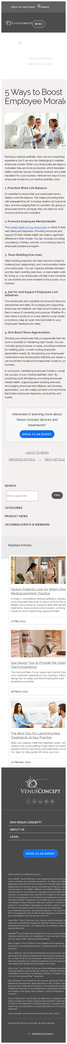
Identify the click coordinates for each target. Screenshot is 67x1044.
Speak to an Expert (37, 434)
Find (57, 495)
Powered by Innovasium (42, 1034)
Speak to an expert (40, 853)
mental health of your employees (28, 227)
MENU (39, 24)
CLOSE (13, 43)
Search (45, 7)
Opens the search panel (23, 7)
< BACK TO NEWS (37, 452)
